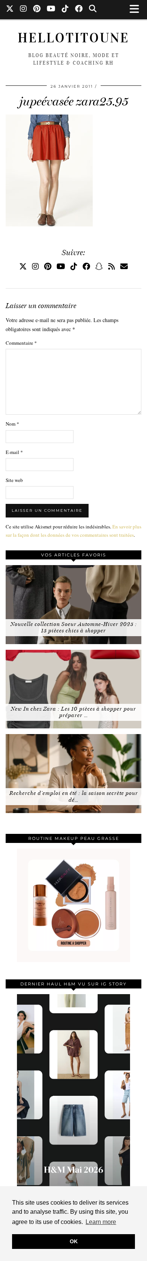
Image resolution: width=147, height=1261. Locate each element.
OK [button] (74, 1241)
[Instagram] (23, 9)
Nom (12, 423)
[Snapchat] (99, 266)
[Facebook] (79, 9)
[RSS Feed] (111, 266)
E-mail (14, 452)
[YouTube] (51, 9)
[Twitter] (10, 9)
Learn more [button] (101, 1222)
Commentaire (21, 342)
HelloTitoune (73, 38)
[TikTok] (65, 9)
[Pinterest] (37, 9)
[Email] (124, 266)
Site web (14, 480)
